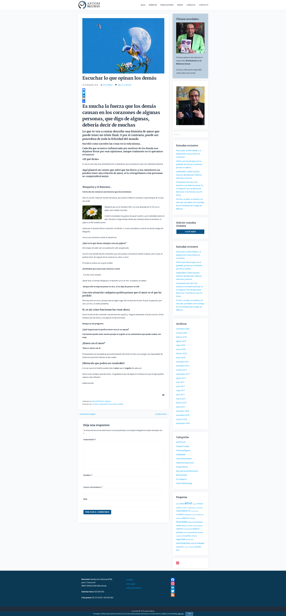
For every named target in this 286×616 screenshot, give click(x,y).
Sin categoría (106, 401)
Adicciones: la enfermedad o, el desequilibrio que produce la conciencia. (188, 153)
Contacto (203, 5)
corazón (180, 514)
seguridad (180, 539)
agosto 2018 (181, 341)
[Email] (123, 98)
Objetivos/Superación (185, 463)
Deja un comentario (124, 85)
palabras (195, 529)
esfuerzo (185, 518)
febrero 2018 (181, 353)
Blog (143, 5)
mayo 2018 (180, 345)
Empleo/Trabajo (182, 446)
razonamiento (192, 532)
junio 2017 (180, 386)
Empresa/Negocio (183, 450)
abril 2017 (180, 395)
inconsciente (197, 522)
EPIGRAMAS (181, 455)
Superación (180, 547)
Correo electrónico (93, 487)
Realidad (200, 532)
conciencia (199, 508)
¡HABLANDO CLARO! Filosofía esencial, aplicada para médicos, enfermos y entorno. (189, 175)
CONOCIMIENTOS (183, 511)
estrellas (192, 518)
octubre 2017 (181, 370)
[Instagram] (190, 562)
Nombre (88, 475)
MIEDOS (184, 526)
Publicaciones (166, 5)
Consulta (191, 5)
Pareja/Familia (182, 467)
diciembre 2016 (182, 411)
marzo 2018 (181, 349)
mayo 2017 (180, 390)
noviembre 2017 (182, 366)
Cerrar (189, 613)
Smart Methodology (184, 483)
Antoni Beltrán (108, 85)
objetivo (200, 526)
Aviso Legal (130, 584)
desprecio (200, 514)
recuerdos (187, 536)
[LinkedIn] (123, 95)
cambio (178, 508)
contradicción (194, 511)
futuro (189, 522)
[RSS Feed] (188, 595)
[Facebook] (123, 89)
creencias (187, 514)
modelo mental (192, 526)
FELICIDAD (181, 522)
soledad (200, 543)
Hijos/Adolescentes (184, 459)
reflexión (194, 536)
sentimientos (183, 543)
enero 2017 (180, 407)
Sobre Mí (153, 5)
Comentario (89, 439)
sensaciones (190, 539)
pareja (179, 532)
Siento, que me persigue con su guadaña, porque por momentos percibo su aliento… (189, 164)
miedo (178, 526)
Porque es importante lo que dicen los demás (108, 404)
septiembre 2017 (183, 374)
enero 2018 (180, 358)
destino (178, 518)
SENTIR (193, 543)
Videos (180, 5)
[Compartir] (123, 101)
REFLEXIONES (97, 401)
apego (194, 504)
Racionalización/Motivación (187, 471)
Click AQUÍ (190, 232)
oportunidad (188, 529)
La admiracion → (162, 414)
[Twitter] (123, 92)
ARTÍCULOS (180, 442)
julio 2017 (180, 382)
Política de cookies (133, 588)
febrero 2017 (181, 403)
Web (85, 499)
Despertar (194, 514)
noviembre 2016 (182, 415)
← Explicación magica (86, 414)
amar (182, 503)
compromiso (191, 508)
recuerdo (179, 536)
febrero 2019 (181, 337)
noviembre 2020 (182, 329)
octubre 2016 (181, 419)
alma (177, 504)
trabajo (191, 547)
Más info (181, 614)
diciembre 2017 (182, 362)
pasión (184, 532)
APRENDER (200, 504)
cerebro (184, 508)
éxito (178, 550)
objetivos (179, 529)
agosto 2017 (181, 378)
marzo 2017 (181, 399)
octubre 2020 (181, 333)
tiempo (186, 547)
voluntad (197, 547)
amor (188, 503)
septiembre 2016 (183, 423)
